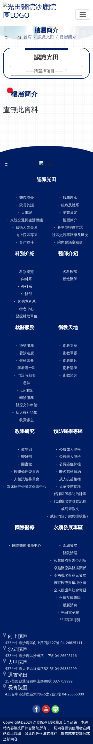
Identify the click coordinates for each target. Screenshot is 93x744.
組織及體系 (70, 204)
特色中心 (26, 308)
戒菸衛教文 (70, 508)
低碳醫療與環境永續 (70, 582)
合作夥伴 (26, 242)
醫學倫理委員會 (26, 471)
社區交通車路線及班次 (70, 234)
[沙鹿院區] (31, 10)
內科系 (26, 278)
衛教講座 (70, 367)
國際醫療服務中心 (26, 545)
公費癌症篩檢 (70, 463)
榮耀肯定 (70, 212)
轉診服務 (26, 397)
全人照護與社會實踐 (70, 590)
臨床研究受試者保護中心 (27, 486)
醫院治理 (70, 552)
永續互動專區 (70, 597)
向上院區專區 (26, 234)
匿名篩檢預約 (70, 471)
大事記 (26, 212)
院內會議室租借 (70, 242)
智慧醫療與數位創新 (70, 560)
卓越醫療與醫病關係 (70, 567)
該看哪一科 (27, 367)
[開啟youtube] (46, 708)
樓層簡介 (70, 219)
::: (7, 37)
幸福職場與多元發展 (70, 575)
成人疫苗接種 (70, 478)
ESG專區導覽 (70, 619)
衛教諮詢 (70, 375)
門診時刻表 (27, 375)
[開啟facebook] (36, 708)
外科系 (26, 286)
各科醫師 (70, 271)
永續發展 (70, 545)
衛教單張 (70, 352)
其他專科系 (27, 301)
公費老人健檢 (70, 456)
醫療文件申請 (26, 404)
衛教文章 (70, 345)
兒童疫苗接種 (70, 486)
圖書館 (26, 463)
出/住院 (26, 390)
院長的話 (26, 204)
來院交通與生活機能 (26, 219)
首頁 (28, 37)
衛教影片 (70, 360)
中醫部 (26, 293)
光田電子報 (70, 612)
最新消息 (70, 604)
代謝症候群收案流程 (70, 501)
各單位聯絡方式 (70, 227)
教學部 (26, 449)
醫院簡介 (26, 197)
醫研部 (26, 456)
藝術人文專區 (26, 227)
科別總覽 (26, 271)
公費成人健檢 (70, 449)
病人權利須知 (26, 412)
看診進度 (26, 352)
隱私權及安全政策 (62, 722)
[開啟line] (55, 708)
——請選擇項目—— (45, 71)
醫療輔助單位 (26, 316)
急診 (26, 382)
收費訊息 (26, 419)
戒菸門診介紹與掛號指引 (70, 516)
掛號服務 (26, 345)
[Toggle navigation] (82, 14)
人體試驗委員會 (26, 478)
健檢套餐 (26, 360)
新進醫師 (70, 278)
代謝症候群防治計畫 (70, 493)
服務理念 (70, 197)
